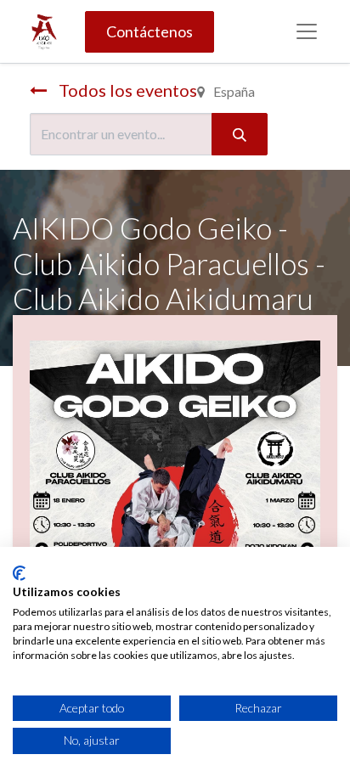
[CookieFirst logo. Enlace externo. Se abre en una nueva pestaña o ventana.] (19, 573)
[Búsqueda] (240, 134)
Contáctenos (149, 31)
